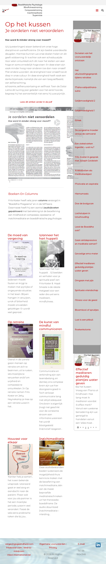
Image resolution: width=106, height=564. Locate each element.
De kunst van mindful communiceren (50, 325)
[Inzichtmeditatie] (51, 453)
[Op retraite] (20, 341)
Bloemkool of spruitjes (87, 310)
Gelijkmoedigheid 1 (85, 110)
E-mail (81, 544)
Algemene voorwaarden (52, 544)
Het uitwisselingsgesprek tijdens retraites (86, 74)
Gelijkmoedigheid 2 (85, 101)
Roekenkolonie (83, 329)
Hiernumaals (82, 194)
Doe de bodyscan (84, 203)
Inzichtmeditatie (51, 439)
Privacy (53, 547)
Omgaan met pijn (84, 280)
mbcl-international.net (19, 555)
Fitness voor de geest (86, 300)
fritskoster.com (14, 547)
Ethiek (78, 120)
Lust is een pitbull (84, 320)
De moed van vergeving (18, 236)
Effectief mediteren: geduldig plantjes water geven (85, 267)
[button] (97, 10)
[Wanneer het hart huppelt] (51, 253)
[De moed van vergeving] (20, 259)
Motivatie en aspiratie (86, 184)
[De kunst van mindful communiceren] (51, 350)
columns (43, 200)
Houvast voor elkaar (17, 440)
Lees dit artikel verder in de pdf (36, 102)
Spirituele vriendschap (86, 290)
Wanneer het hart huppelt (49, 236)
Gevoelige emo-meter (86, 253)
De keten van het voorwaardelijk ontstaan (83, 57)
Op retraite (16, 322)
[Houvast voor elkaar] (20, 459)
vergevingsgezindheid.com (19, 544)
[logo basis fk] (5, 10)
